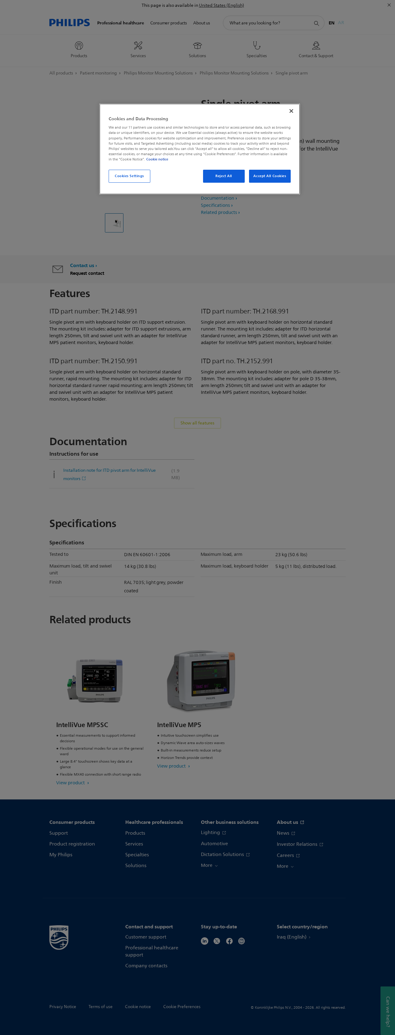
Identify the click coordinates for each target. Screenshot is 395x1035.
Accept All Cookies (269, 176)
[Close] (291, 111)
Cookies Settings (129, 176)
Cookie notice (157, 159)
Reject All (223, 176)
